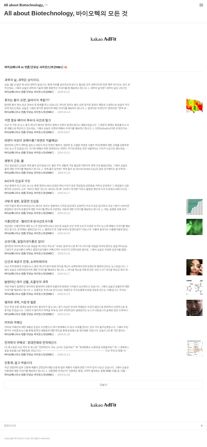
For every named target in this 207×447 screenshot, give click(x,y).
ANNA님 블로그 (13, 432)
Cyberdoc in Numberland (19, 439)
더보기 (103, 385)
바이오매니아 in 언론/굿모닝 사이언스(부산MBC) (29, 91)
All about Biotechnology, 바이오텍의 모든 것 (26, 5)
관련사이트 (10, 425)
